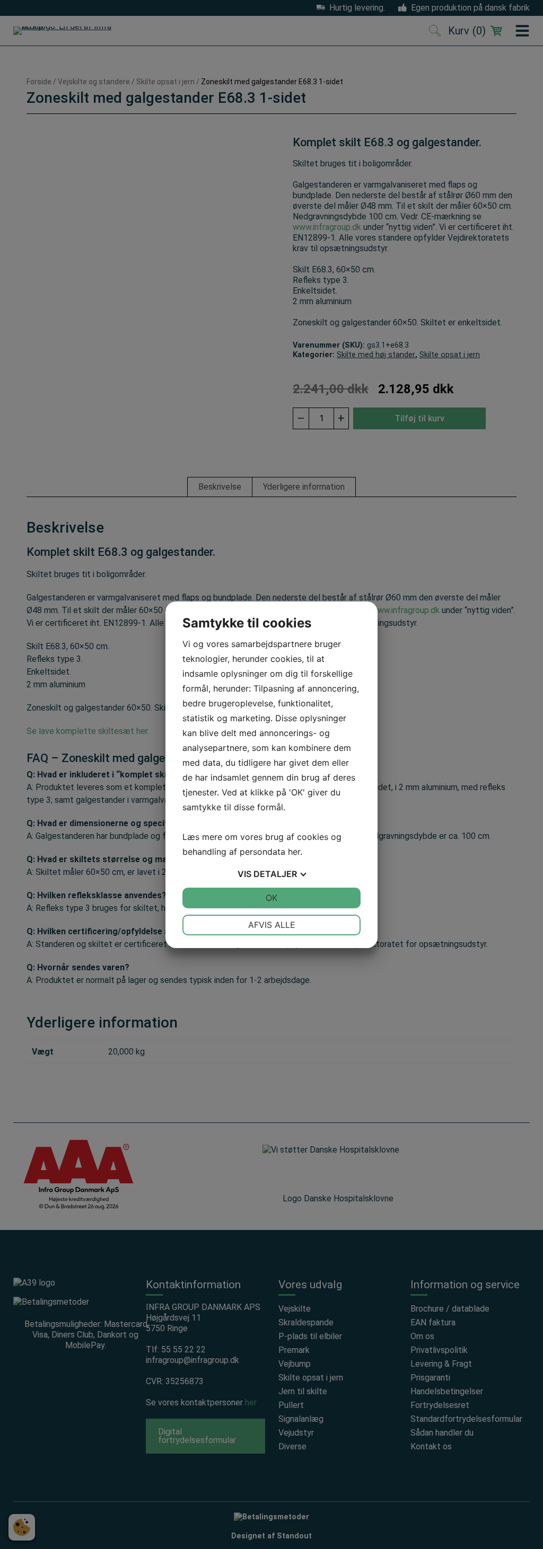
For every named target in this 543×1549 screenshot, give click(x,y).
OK (271, 897)
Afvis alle (271, 924)
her (294, 851)
